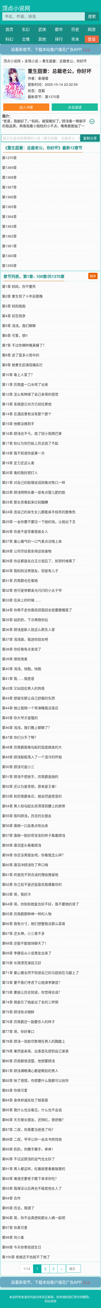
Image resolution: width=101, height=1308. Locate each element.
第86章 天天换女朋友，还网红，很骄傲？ (33, 1119)
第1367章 (9, 187)
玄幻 (26, 29)
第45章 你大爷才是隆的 (20, 717)
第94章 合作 (11, 1198)
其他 (42, 39)
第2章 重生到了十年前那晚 (22, 296)
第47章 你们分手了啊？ (20, 737)
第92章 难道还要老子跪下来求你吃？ (30, 1178)
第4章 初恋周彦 (13, 315)
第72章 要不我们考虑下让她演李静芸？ (32, 982)
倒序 (93, 276)
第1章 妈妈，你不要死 (19, 286)
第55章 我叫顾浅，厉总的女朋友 (26, 815)
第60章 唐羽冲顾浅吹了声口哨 (25, 864)
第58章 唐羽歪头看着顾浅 (21, 845)
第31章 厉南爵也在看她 (20, 580)
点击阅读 (75, 107)
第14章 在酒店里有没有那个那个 (26, 413)
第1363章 (9, 226)
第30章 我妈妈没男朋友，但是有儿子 (30, 570)
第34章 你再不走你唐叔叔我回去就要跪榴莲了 (37, 609)
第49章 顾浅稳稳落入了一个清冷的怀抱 (32, 756)
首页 (9, 29)
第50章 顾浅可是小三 (18, 766)
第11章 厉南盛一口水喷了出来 (25, 384)
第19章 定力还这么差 (18, 462)
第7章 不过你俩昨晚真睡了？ (24, 345)
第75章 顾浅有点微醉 (18, 1011)
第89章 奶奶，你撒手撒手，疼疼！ (28, 1148)
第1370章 (52, 96)
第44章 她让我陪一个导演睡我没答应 (30, 707)
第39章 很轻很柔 (14, 658)
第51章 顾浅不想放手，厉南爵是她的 (30, 776)
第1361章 (9, 245)
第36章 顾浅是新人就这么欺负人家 (28, 629)
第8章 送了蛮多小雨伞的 (20, 354)
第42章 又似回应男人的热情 (23, 688)
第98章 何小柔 (13, 1237)
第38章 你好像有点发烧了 (21, 649)
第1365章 (9, 206)
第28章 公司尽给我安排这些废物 (26, 550)
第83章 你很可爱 (14, 1090)
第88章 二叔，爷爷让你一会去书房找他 (32, 1139)
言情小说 (31, 60)
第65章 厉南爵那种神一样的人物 (26, 913)
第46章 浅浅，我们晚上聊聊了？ (26, 727)
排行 (59, 39)
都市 (59, 29)
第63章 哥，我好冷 (16, 894)
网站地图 (50, 1301)
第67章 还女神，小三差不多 (23, 933)
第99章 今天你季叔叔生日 (21, 1247)
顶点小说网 (16, 8)
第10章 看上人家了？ (18, 374)
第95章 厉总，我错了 (18, 1207)
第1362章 (9, 236)
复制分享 (90, 138)
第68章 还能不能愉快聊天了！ (25, 943)
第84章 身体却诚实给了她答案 (25, 1099)
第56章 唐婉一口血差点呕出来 (25, 825)
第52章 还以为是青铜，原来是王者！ (30, 786)
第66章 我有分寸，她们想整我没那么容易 (33, 923)
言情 (26, 39)
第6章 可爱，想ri (14, 335)
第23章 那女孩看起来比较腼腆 (25, 501)
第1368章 (9, 177)
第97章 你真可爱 (14, 1227)
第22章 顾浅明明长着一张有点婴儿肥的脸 (33, 492)
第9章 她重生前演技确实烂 (22, 364)
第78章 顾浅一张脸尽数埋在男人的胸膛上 (33, 1041)
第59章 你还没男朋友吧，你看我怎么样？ (33, 854)
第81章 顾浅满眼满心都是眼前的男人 (30, 1070)
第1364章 (9, 216)
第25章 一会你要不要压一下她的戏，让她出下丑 (39, 521)
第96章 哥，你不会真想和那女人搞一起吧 (33, 1217)
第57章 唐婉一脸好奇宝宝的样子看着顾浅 (33, 835)
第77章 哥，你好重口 (18, 1031)
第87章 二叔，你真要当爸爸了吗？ (28, 1129)
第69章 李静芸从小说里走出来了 (26, 952)
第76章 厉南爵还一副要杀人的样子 (28, 1021)
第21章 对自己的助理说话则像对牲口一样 (33, 482)
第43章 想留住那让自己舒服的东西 (28, 698)
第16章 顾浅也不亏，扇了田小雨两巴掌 (32, 433)
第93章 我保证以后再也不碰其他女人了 (32, 1188)
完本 (75, 39)
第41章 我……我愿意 (18, 678)
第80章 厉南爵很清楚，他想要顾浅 (28, 1060)
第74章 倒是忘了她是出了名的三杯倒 (30, 1001)
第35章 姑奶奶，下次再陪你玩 (25, 619)
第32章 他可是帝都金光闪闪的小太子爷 (32, 590)
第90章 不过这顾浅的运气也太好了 (28, 1158)
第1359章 (9, 265)
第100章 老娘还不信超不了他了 (26, 1256)
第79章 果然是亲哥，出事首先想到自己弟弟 (35, 1050)
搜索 (92, 16)
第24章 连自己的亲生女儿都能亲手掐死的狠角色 (39, 511)
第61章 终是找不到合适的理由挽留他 (30, 874)
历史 (75, 29)
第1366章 (9, 196)
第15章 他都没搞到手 (18, 423)
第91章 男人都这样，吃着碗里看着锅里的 (33, 1168)
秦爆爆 (43, 78)
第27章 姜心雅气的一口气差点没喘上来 (32, 541)
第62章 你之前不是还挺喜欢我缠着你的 (32, 884)
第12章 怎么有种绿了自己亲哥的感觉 (30, 394)
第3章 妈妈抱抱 (13, 305)
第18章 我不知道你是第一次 (23, 452)
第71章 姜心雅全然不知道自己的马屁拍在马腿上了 (40, 972)
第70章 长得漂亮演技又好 (21, 962)
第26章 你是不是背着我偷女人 (25, 531)
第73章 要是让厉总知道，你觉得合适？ (32, 992)
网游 (92, 29)
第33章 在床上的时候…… (21, 600)
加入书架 (26, 107)
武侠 (42, 29)
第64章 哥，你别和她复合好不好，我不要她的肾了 (40, 903)
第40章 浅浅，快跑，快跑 (21, 668)
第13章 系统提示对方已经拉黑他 (26, 403)
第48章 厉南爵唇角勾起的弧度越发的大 (32, 747)
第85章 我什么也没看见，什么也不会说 (32, 1109)
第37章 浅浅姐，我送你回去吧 (25, 639)
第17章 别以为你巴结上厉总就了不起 (30, 443)
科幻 (9, 39)
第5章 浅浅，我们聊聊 (19, 325)
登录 (92, 39)
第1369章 (9, 167)
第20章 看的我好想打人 (20, 472)
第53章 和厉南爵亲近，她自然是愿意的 (32, 796)
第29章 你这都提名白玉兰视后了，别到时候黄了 (39, 560)
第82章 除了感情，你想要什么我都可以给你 (35, 1080)
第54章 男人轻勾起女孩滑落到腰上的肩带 (33, 805)
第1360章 (9, 255)
